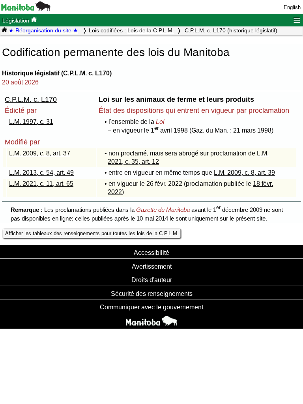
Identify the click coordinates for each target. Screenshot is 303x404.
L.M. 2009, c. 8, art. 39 (244, 172)
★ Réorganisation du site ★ (43, 30)
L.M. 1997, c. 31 (31, 121)
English (292, 7)
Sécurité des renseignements (152, 293)
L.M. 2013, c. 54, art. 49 (41, 172)
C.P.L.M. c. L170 (31, 99)
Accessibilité (151, 252)
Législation (16, 20)
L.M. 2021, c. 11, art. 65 (41, 183)
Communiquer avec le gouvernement (151, 306)
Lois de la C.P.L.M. (150, 30)
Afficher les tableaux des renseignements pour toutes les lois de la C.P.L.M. (92, 233)
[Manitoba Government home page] (151, 322)
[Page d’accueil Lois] (4, 30)
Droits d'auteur (151, 279)
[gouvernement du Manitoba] (25, 9)
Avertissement (152, 266)
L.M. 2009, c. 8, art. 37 (39, 153)
